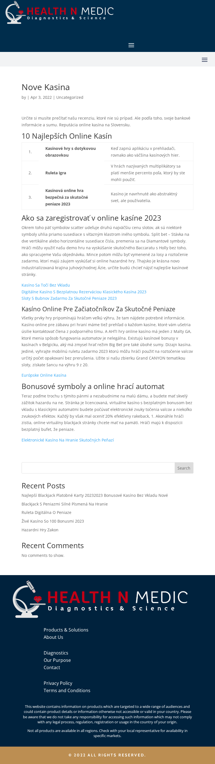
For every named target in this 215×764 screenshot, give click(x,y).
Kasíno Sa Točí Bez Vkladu (46, 285)
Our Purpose (57, 660)
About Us (53, 637)
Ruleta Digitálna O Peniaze (46, 512)
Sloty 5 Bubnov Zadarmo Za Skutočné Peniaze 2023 (69, 298)
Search (183, 468)
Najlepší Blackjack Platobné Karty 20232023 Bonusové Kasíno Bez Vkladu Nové (95, 495)
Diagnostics (56, 653)
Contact (52, 667)
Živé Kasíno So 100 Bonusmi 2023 (53, 521)
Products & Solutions (66, 630)
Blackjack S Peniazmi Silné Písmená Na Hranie (65, 504)
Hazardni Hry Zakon (40, 529)
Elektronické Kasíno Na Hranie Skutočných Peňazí (68, 440)
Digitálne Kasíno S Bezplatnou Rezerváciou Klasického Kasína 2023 (84, 291)
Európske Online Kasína (44, 375)
